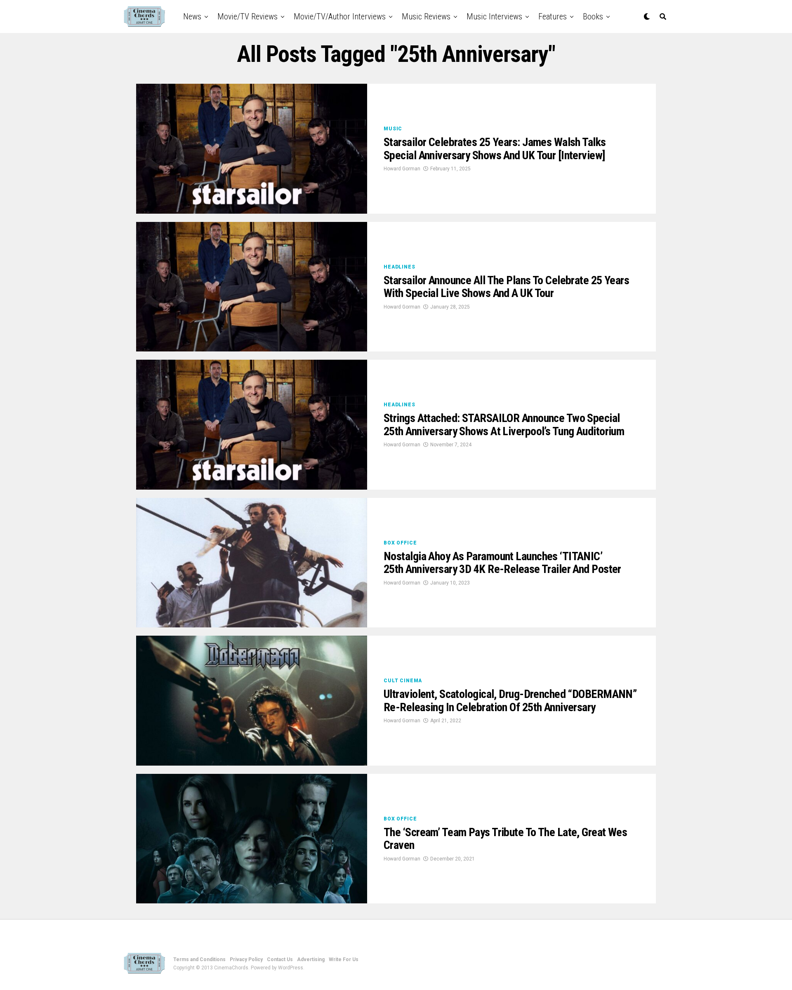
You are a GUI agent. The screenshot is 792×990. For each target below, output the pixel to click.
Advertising (311, 959)
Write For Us (343, 959)
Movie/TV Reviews (247, 16)
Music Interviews (494, 16)
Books (593, 16)
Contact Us (280, 959)
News (192, 16)
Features (552, 16)
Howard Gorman (402, 169)
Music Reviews (426, 16)
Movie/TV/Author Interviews (340, 16)
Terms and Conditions (199, 959)
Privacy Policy (246, 959)
